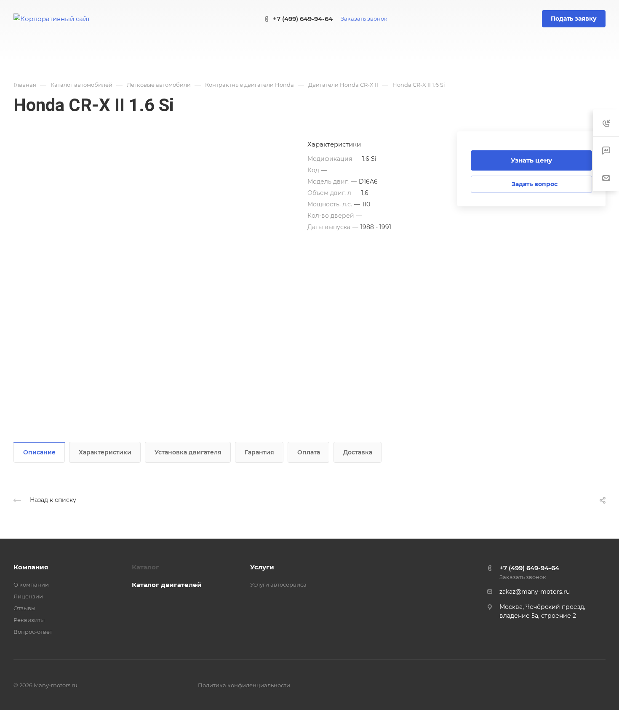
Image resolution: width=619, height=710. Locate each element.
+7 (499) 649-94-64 (303, 19)
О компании (31, 584)
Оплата (308, 452)
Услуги (262, 567)
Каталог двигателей (167, 585)
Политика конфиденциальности (244, 685)
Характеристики (105, 452)
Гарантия (259, 452)
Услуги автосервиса (278, 584)
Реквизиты (29, 620)
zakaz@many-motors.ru (534, 591)
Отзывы (24, 608)
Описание (39, 452)
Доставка (357, 452)
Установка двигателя (188, 452)
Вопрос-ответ (32, 631)
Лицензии (28, 596)
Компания (30, 567)
